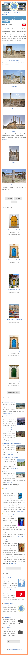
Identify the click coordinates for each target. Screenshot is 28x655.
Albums (6, 19)
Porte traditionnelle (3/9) (14, 229)
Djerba (5, 471)
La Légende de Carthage (10, 539)
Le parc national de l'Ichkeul (11, 457)
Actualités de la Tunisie (8, 603)
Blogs (13, 19)
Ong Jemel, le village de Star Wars (12, 443)
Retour (14, 202)
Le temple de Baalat (14, 60)
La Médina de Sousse (9, 415)
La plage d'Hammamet (9, 402)
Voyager (6, 21)
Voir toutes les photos (13, 392)
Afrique (17, 12)
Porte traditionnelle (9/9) (14, 289)
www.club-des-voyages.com (15, 649)
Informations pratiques (8, 589)
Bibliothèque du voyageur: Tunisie (12, 514)
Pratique (14, 17)
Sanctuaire (14, 86)
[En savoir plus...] (8, 413)
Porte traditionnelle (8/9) (14, 259)
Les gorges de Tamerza (9, 429)
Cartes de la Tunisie (7, 577)
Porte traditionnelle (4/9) (14, 351)
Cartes (22, 17)
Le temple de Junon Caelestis (14, 108)
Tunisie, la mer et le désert (10, 488)
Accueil (6, 17)
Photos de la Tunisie (7, 617)
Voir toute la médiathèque (13, 568)
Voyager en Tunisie (7, 627)
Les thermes (14, 162)
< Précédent (9, 198)
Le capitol (14, 131)
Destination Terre (7, 12)
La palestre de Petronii (14, 184)
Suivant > (18, 198)
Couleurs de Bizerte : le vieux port (14, 319)
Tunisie (4, 14)
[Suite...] (6, 139)
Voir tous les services (13, 641)
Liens (21, 19)
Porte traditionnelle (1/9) (14, 381)
